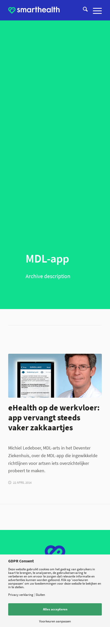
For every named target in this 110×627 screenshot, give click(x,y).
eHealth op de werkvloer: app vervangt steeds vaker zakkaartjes (54, 417)
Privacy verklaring (20, 594)
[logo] (34, 10)
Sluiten (40, 594)
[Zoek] (83, 10)
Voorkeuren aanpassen (55, 621)
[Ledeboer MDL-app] (55, 376)
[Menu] (95, 10)
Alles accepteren (55, 609)
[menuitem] (83, 10)
